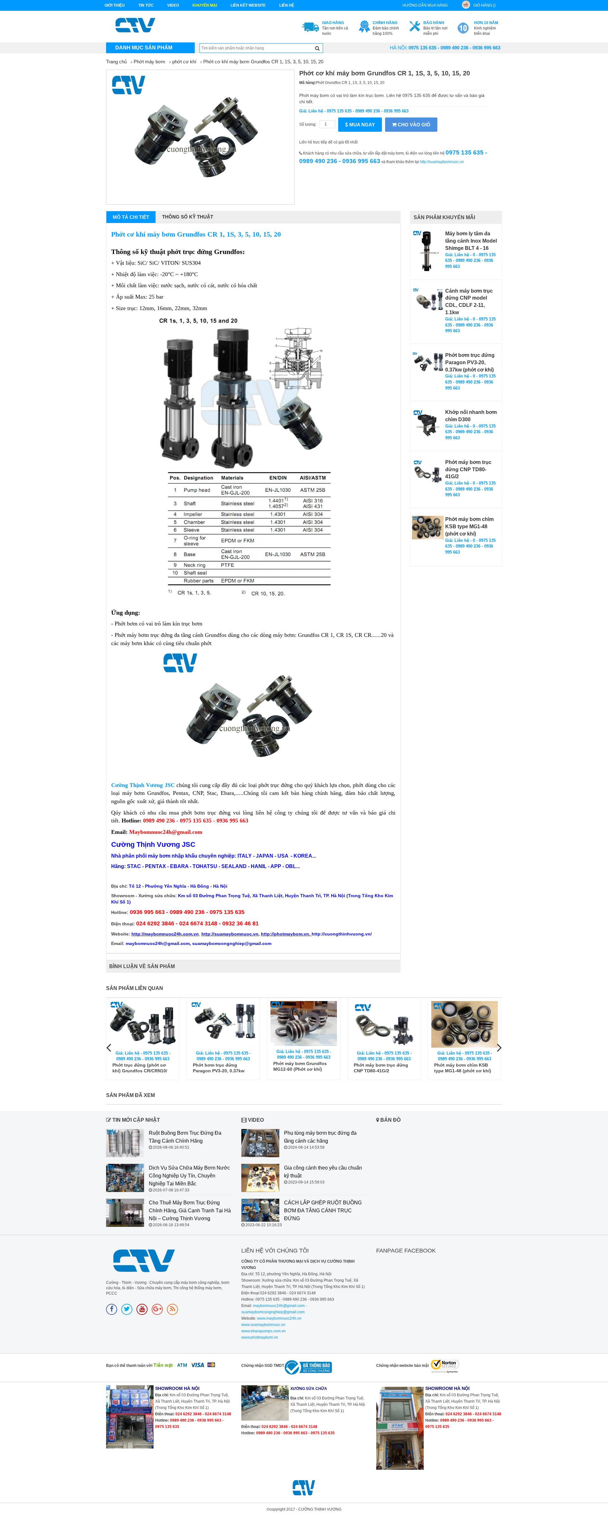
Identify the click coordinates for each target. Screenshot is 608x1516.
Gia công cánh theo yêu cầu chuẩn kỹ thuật (323, 1171)
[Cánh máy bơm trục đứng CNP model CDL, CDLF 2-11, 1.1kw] (428, 299)
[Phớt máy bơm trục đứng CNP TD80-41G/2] (428, 471)
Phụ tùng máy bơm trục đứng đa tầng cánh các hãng (320, 1137)
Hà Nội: (399, 47)
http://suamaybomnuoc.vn (442, 162)
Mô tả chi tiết (131, 217)
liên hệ (286, 5)
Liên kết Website (248, 5)
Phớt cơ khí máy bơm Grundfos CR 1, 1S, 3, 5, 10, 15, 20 (263, 61)
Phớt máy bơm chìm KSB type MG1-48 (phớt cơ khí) (469, 526)
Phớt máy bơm (149, 61)
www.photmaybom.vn (259, 1337)
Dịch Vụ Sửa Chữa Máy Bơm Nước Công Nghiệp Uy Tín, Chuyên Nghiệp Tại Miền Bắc (189, 1175)
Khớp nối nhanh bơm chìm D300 (471, 415)
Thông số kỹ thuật (187, 216)
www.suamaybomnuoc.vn (263, 1325)
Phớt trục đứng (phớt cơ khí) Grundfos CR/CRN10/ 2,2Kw (139, 1068)
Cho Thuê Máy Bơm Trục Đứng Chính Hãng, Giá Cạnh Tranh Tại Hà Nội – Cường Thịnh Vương (190, 1210)
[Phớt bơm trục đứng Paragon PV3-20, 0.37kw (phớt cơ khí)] (428, 364)
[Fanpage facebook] (111, 1309)
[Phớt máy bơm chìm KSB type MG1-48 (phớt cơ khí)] (428, 527)
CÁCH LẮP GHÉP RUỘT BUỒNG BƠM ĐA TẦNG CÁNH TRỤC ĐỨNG (323, 1210)
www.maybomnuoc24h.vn (278, 1318)
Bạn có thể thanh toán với (129, 1365)
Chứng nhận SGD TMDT (262, 1365)
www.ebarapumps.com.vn (263, 1331)
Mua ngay (361, 124)
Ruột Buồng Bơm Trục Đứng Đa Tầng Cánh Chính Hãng (185, 1137)
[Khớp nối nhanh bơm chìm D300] (428, 425)
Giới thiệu (114, 5)
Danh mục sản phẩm (143, 47)
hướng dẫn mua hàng (425, 5)
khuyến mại (205, 5)
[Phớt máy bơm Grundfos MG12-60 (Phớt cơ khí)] (303, 1023)
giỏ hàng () (484, 5)
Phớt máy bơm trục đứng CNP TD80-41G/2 (468, 469)
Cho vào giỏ (413, 124)
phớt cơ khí (184, 61)
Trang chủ (116, 61)
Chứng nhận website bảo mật (402, 1365)
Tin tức (146, 5)
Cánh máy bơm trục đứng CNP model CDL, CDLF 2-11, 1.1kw (469, 301)
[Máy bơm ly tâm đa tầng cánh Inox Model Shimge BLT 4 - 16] (428, 251)
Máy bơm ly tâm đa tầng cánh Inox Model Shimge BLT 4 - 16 (471, 241)
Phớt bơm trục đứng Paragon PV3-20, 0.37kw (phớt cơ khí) (470, 362)
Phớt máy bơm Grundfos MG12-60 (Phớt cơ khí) (300, 1066)
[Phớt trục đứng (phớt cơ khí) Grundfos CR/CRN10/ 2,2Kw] (143, 1024)
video (173, 5)
